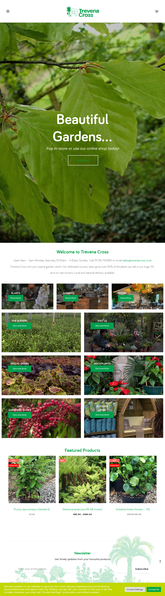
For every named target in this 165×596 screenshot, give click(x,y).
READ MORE (83, 160)
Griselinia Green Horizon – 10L (133, 509)
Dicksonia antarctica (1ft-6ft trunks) (82, 509)
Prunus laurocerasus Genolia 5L (32, 509)
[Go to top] (160, 561)
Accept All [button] (154, 589)
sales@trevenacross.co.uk (136, 260)
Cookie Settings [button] (135, 589)
